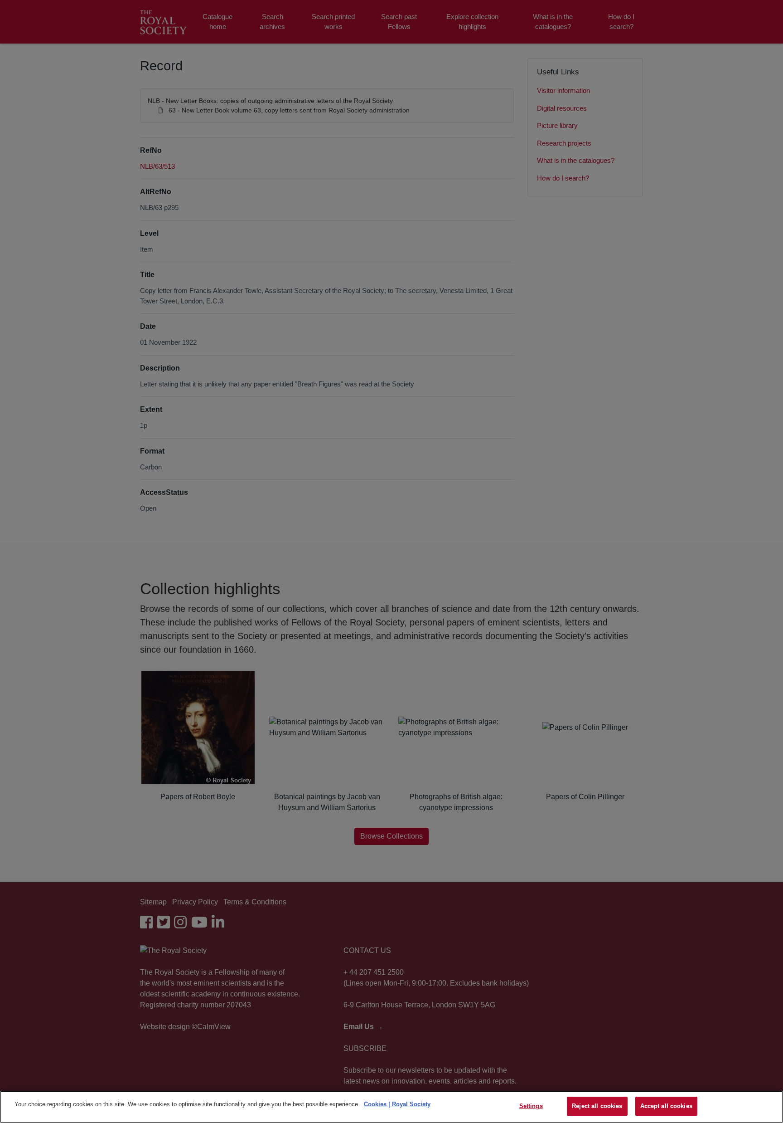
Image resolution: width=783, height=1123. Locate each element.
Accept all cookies (666, 1106)
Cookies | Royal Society (397, 1104)
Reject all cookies (597, 1106)
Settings (531, 1106)
